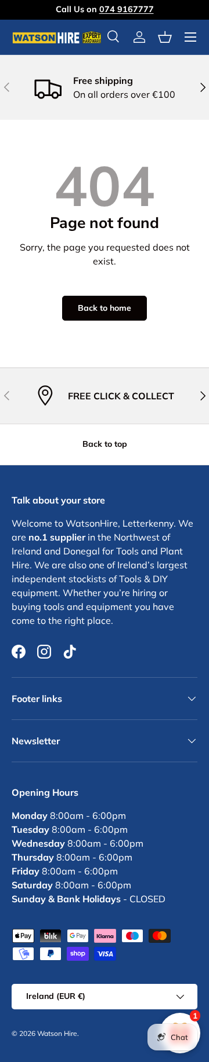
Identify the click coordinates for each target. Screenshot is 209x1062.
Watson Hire (57, 1033)
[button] (165, 37)
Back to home (104, 308)
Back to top (104, 444)
